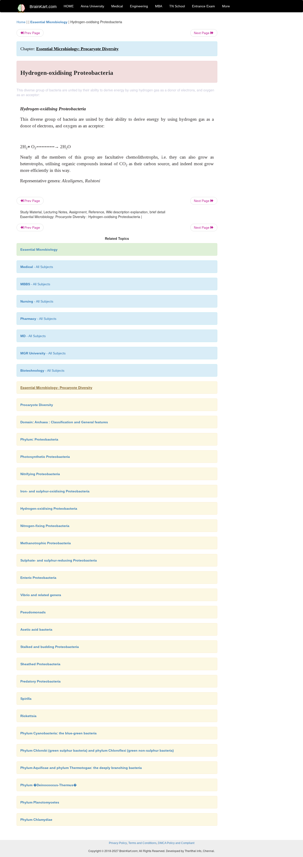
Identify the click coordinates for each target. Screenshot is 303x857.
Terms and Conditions (142, 843)
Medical (117, 6)
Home (21, 22)
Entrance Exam (203, 6)
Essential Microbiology (48, 22)
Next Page (202, 33)
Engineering (139, 6)
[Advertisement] (255, 90)
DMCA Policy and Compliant (176, 843)
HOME (69, 6)
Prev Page (31, 33)
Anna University (92, 6)
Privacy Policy (118, 843)
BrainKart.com (43, 6)
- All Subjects (36, 267)
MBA (158, 6)
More (226, 6)
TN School (177, 6)
